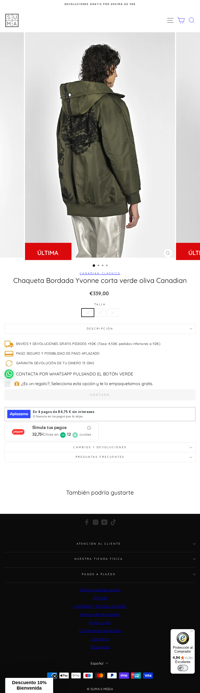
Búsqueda (100, 647)
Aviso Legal (100, 622)
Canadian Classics (100, 273)
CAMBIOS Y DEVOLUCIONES (100, 606)
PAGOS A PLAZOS (98, 574)
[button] (29, 685)
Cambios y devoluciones (100, 447)
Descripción (100, 328)
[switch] (183, 668)
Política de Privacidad (100, 614)
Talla (100, 304)
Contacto (100, 639)
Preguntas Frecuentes (99, 590)
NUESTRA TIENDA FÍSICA (98, 559)
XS (88, 312)
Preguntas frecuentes (100, 457)
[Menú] (192, 632)
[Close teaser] (54, 676)
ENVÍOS (100, 598)
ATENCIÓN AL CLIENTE (99, 543)
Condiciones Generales (100, 631)
